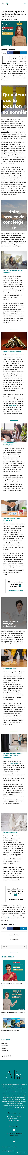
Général (3, 1048)
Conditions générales (8, 1151)
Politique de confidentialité (9, 1147)
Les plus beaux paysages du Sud (10, 1030)
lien (15, 895)
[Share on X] (16, 52)
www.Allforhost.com (15, 900)
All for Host (5, 19)
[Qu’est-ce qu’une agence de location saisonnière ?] (14, 970)
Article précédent (14, 935)
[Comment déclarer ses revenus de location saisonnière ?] (14, 999)
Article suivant (14, 939)
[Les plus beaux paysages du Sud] (14, 1023)
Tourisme (3, 1050)
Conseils (3, 1045)
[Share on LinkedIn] (23, 52)
